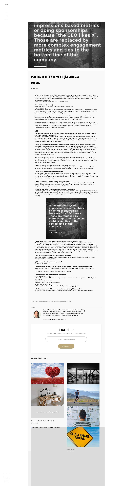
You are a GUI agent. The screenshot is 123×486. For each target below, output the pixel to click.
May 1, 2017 (35, 88)
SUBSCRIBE (66, 346)
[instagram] (9, 473)
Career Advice (45, 301)
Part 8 (66, 101)
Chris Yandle (66, 109)
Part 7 (62, 101)
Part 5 (53, 101)
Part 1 (36, 101)
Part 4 (49, 101)
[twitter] (4, 473)
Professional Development (57, 301)
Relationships (67, 301)
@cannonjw (49, 105)
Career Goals (38, 301)
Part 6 (57, 101)
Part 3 (44, 101)
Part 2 (40, 101)
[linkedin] (7, 473)
